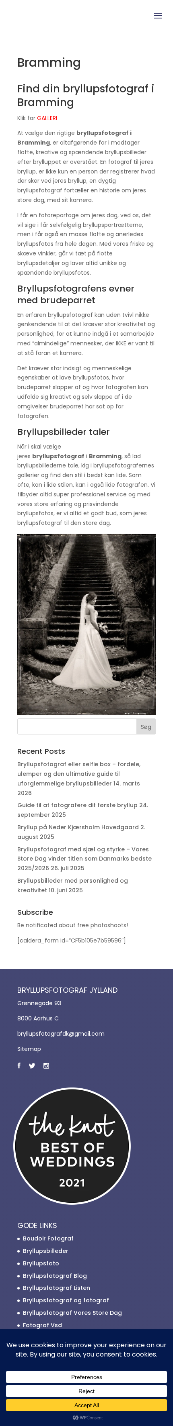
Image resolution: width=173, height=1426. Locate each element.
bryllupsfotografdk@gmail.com (61, 1034)
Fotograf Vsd (42, 1325)
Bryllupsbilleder (45, 1251)
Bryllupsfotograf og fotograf (66, 1300)
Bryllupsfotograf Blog (55, 1276)
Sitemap (29, 1049)
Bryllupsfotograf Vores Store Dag (72, 1313)
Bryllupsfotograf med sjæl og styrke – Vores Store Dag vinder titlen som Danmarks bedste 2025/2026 (84, 859)
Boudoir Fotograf (48, 1238)
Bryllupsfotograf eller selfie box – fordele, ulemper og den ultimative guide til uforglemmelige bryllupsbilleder (78, 773)
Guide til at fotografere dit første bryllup (77, 805)
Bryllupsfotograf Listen (56, 1288)
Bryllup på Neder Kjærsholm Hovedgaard (78, 827)
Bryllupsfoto (41, 1263)
